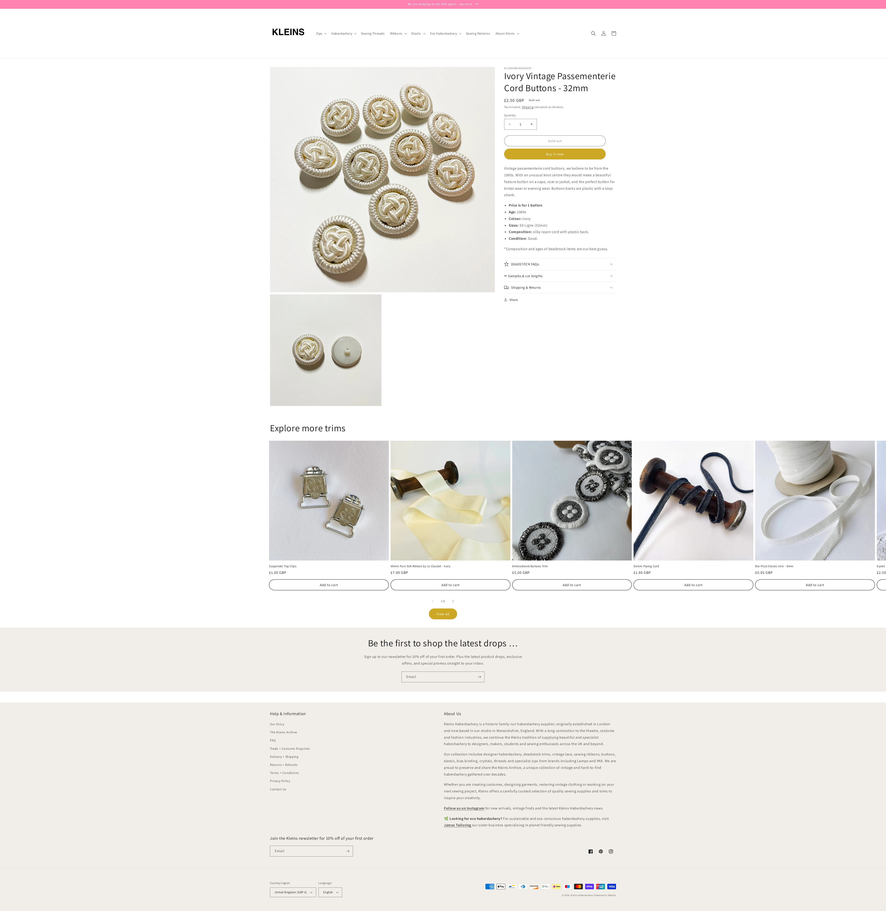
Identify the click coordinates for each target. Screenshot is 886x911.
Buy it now (555, 154)
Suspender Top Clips (282, 566)
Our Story (277, 724)
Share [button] (513, 300)
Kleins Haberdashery (582, 895)
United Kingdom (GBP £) (291, 892)
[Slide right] (453, 601)
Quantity (510, 115)
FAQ (273, 740)
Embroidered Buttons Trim (530, 566)
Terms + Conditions (284, 773)
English (328, 892)
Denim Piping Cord (646, 566)
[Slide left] (433, 601)
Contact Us (278, 789)
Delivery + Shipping (284, 757)
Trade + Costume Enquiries (290, 748)
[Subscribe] (479, 676)
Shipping (528, 107)
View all (443, 614)
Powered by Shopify (605, 895)
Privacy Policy (280, 781)
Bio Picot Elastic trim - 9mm (774, 566)
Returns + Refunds (283, 765)
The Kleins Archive (283, 732)
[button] (321, 33)
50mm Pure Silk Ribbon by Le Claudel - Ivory (421, 566)
